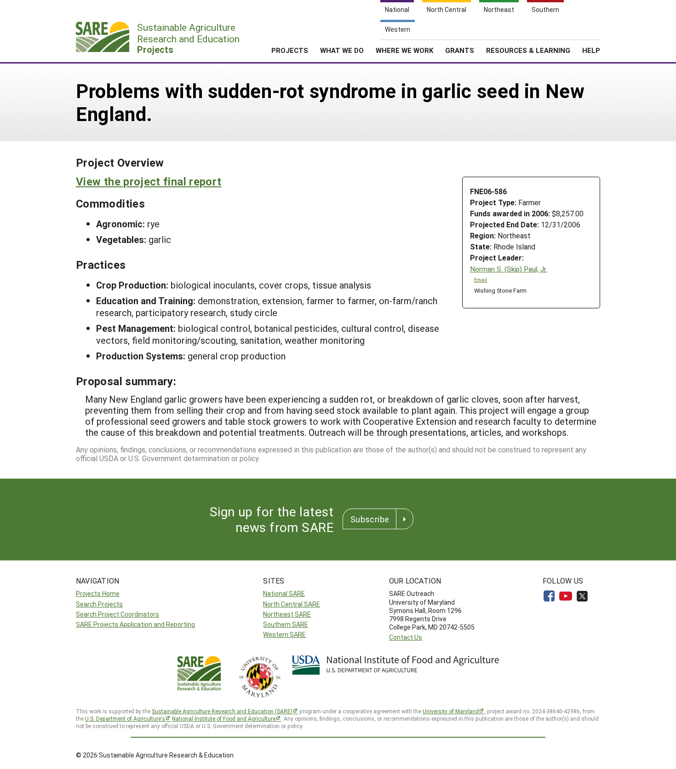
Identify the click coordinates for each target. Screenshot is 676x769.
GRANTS (459, 50)
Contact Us (405, 637)
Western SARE (284, 634)
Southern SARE (285, 624)
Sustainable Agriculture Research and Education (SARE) (222, 711)
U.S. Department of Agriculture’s (125, 718)
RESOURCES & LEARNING (528, 50)
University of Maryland (451, 711)
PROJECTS (289, 50)
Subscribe (369, 519)
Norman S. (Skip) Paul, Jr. (508, 269)
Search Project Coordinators (117, 614)
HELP (591, 50)
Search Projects (99, 604)
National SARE (284, 593)
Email (480, 280)
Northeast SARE (287, 614)
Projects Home (98, 593)
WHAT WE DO (342, 50)
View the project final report (148, 181)
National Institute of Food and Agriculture (223, 718)
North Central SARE (291, 604)
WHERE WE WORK (404, 50)
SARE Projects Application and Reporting (135, 624)
